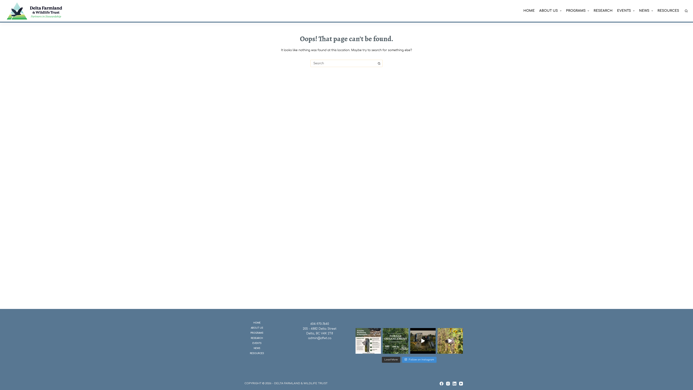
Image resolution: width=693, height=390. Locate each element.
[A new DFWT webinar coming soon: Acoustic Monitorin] (368, 341)
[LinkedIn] (454, 383)
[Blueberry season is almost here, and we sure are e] (423, 341)
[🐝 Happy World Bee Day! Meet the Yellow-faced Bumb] (450, 341)
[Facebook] (441, 383)
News (644, 10)
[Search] (686, 11)
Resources (668, 10)
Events (624, 10)
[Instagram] (448, 383)
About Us (548, 10)
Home (529, 10)
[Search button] (379, 63)
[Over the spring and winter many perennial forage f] (395, 341)
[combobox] (343, 63)
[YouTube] (461, 383)
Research (603, 10)
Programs (576, 10)
